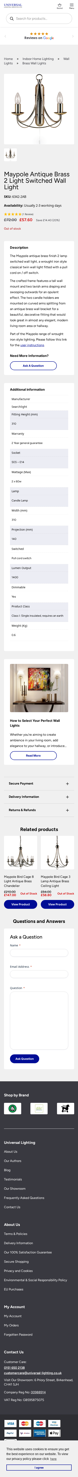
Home (8, 59)
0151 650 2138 (14, 1367)
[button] (39, 214)
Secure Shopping (16, 1261)
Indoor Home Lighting (38, 59)
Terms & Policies (15, 1234)
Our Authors (12, 1161)
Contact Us (12, 1207)
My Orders (11, 1325)
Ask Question (24, 1058)
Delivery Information (18, 1243)
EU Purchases (13, 1289)
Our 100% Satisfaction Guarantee (28, 1252)
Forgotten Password (18, 1334)
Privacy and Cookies (18, 1271)
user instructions (32, 345)
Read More (33, 755)
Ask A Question (33, 365)
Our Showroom (15, 1188)
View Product (20, 904)
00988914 (38, 1392)
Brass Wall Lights (34, 63)
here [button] (53, 1459)
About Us (10, 1151)
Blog (7, 1170)
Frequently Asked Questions (24, 1198)
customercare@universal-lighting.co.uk (33, 1373)
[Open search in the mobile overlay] (39, 18)
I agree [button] (39, 1467)
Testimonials (13, 1179)
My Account (13, 1316)
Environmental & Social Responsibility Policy (35, 1280)
